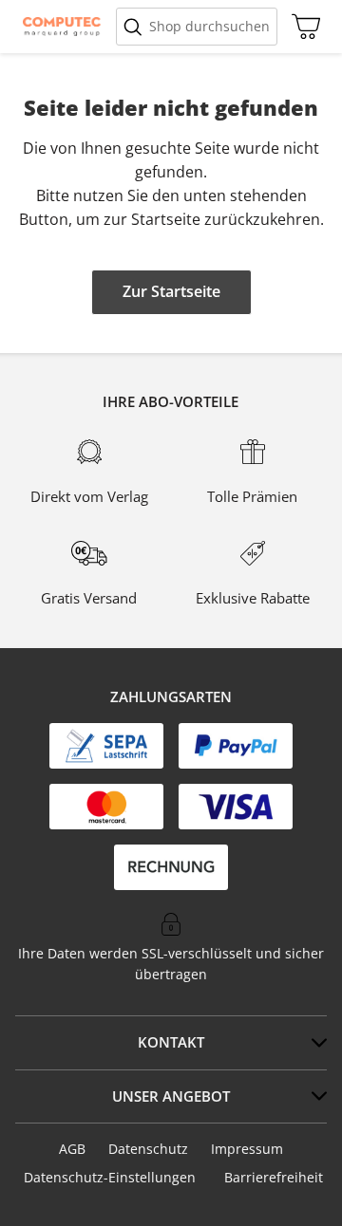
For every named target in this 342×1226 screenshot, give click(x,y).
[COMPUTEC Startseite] (62, 26)
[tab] (171, 1042)
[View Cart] (301, 26)
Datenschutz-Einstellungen (110, 1177)
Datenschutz (148, 1149)
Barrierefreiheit (273, 1177)
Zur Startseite (171, 291)
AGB (72, 1149)
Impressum (247, 1149)
